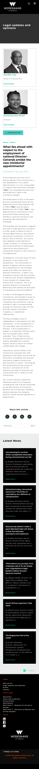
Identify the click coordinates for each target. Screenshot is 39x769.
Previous (8, 426)
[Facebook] (7, 416)
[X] (14, 416)
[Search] (29, 4)
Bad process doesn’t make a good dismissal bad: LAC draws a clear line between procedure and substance (19, 530)
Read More (10, 479)
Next (33, 426)
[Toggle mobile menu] (35, 3)
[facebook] (4, 722)
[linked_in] (4, 718)
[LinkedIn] (22, 416)
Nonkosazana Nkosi (14, 116)
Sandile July (10, 75)
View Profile (9, 84)
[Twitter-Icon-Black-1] (4, 725)
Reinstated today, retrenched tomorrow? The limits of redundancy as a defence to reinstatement (19, 493)
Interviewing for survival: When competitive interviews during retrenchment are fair (19, 454)
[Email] (29, 416)
